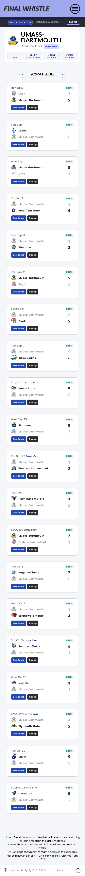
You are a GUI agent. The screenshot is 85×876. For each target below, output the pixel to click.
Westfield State (29, 210)
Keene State (26, 388)
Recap (33, 107)
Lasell (22, 130)
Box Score (19, 107)
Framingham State (31, 499)
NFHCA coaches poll (46, 855)
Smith (22, 756)
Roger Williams (28, 572)
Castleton (25, 793)
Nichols (23, 683)
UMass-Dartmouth (41, 37)
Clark (22, 321)
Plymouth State (29, 726)
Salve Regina (27, 358)
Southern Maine (29, 646)
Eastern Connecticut (32, 542)
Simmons (24, 425)
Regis (22, 284)
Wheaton (24, 247)
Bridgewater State (31, 615)
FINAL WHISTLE (26, 9)
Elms (21, 173)
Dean (21, 93)
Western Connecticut (33, 468)
